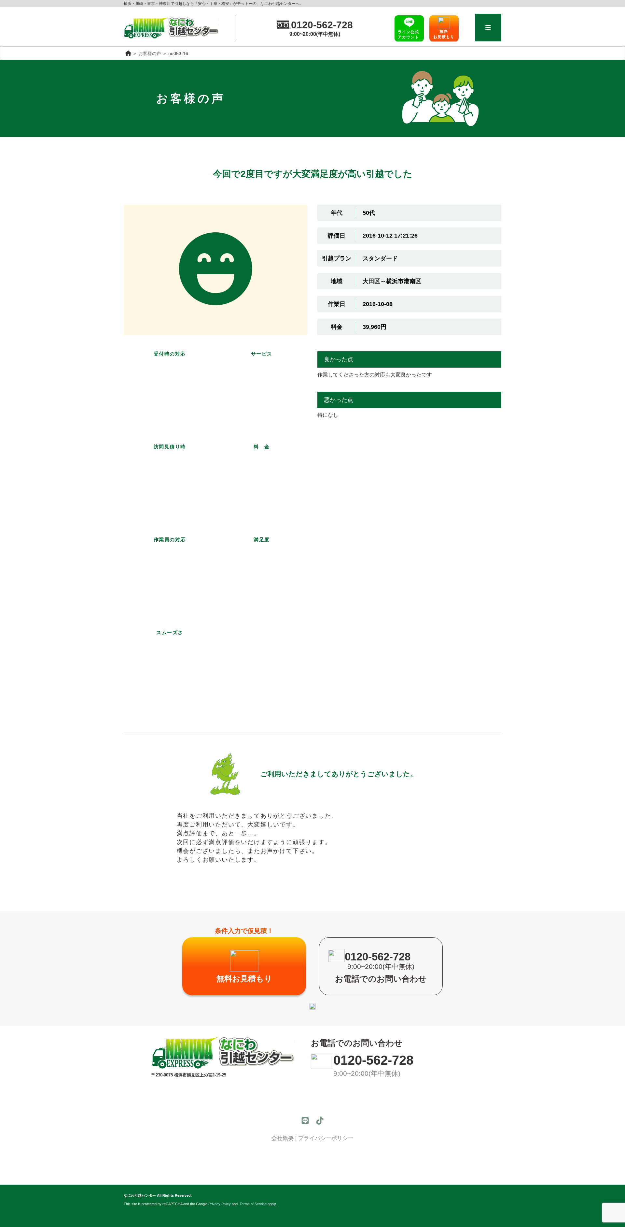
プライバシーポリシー (326, 1138)
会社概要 (282, 1138)
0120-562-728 (373, 1060)
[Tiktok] (319, 1120)
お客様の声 (149, 53)
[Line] (305, 1120)
